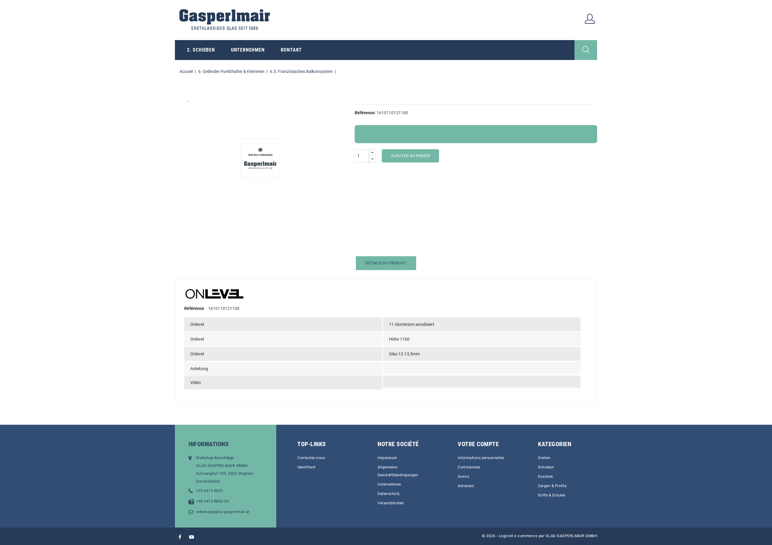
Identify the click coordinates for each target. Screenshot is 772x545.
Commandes (469, 467)
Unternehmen (248, 50)
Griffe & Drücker (551, 495)
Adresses (466, 486)
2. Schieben (201, 50)
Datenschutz (389, 494)
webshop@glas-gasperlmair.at (223, 512)
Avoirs (463, 476)
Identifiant (306, 467)
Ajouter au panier (410, 155)
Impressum (387, 458)
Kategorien (554, 444)
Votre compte (478, 444)
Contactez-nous (311, 458)
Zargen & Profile (552, 486)
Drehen (544, 458)
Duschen (545, 476)
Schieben (546, 467)
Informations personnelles (481, 458)
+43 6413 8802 (209, 491)
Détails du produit (386, 263)
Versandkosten (391, 503)
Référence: (365, 112)
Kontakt (291, 50)
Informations (208, 444)
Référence (194, 308)
